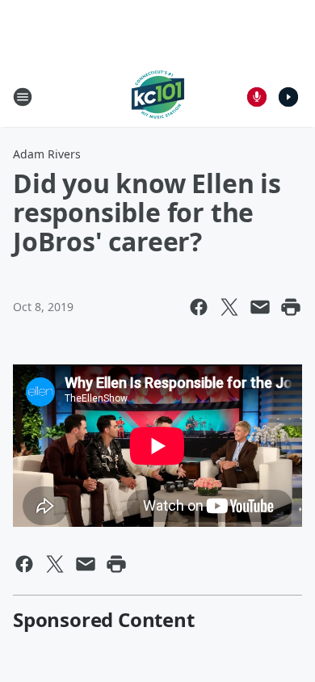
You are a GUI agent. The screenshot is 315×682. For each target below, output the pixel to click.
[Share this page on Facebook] (198, 307)
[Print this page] (290, 307)
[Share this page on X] (229, 307)
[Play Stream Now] (288, 97)
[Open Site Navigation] (22, 97)
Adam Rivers (47, 154)
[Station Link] (158, 96)
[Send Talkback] (257, 97)
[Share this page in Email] (260, 307)
